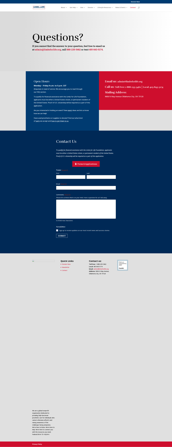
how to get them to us (59, 121)
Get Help (73, 7)
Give (81, 7)
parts (38, 121)
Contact (133, 7)
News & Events (120, 7)
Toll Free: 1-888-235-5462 (128, 87)
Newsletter (65, 267)
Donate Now (135, 2)
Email (61, 184)
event (70, 110)
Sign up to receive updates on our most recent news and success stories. (84, 230)
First (57, 173)
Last (88, 173)
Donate (90, 7)
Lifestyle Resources (104, 7)
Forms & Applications (87, 164)
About (63, 7)
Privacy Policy (37, 444)
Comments (63, 195)
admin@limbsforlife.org (48, 49)
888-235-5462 (74, 49)
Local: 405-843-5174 (153, 87)
